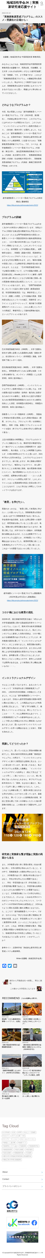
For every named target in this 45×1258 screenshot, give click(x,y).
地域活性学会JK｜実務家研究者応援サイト (22, 5)
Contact (5, 1179)
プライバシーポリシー (12, 1186)
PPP (20, 1132)
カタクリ (6, 1136)
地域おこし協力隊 (9, 1143)
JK (14, 1132)
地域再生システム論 (10, 1146)
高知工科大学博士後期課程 (12, 1160)
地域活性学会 (34, 1146)
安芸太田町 (7, 1153)
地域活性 (23, 1146)
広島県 (29, 1153)
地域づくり (22, 1143)
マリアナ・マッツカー (11, 1139)
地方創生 (30, 1149)
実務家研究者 (19, 1153)
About (4, 1172)
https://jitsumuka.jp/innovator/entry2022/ (22, 205)
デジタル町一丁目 (19, 1136)
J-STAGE (7, 1132)
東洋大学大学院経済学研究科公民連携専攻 (17, 1156)
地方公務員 (19, 1149)
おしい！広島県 (30, 1132)
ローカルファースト (28, 1139)
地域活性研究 (8, 1149)
